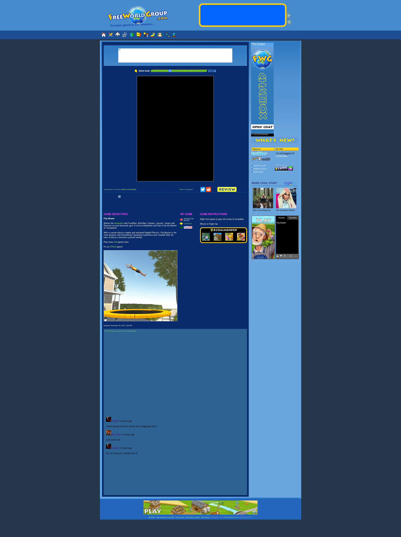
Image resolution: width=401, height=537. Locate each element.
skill (115, 242)
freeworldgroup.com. (231, 517)
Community (188, 223)
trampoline (118, 223)
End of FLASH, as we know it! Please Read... (121, 331)
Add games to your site (112, 189)
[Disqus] (175, 374)
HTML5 (113, 247)
